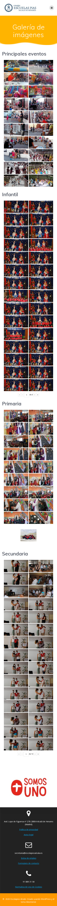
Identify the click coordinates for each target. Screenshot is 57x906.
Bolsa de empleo (28, 858)
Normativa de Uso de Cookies (28, 887)
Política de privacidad (28, 829)
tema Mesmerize (28, 902)
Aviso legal (28, 834)
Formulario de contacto (28, 863)
